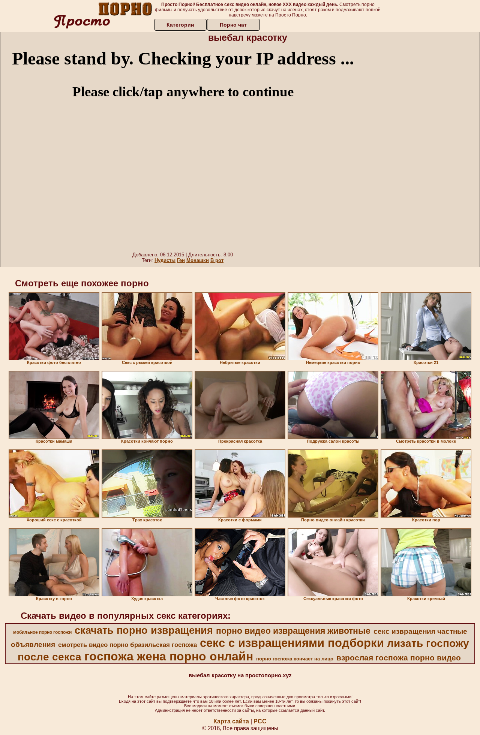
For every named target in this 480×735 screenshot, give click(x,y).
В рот (217, 260)
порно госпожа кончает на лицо (294, 659)
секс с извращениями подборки (292, 642)
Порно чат (233, 25)
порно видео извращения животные (293, 631)
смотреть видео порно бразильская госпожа (127, 644)
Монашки (197, 260)
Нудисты (165, 260)
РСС (260, 721)
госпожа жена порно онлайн (168, 656)
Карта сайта (231, 721)
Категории (180, 25)
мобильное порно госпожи (42, 632)
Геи (181, 260)
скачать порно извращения (144, 630)
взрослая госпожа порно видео (398, 657)
